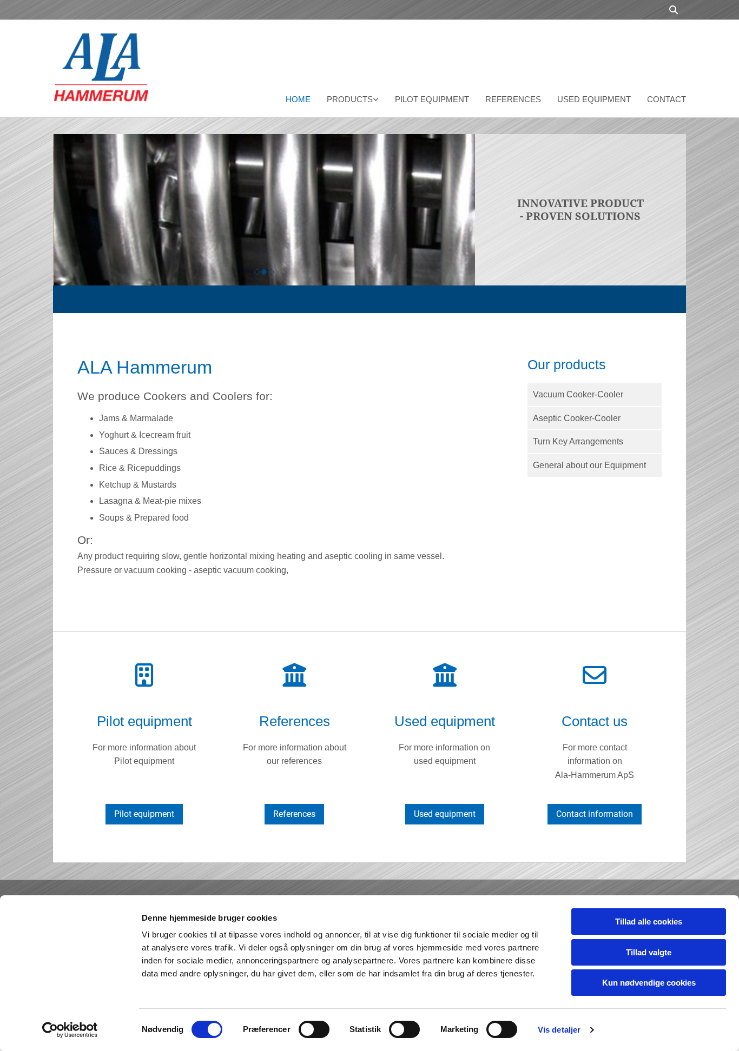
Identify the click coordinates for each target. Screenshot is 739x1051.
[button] (144, 814)
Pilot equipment (432, 99)
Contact (666, 99)
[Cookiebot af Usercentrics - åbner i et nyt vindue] (70, 1030)
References (513, 99)
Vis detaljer (559, 1029)
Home (298, 99)
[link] (345, 100)
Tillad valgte (648, 952)
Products (350, 99)
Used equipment (594, 99)
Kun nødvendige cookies (649, 982)
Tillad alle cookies (648, 921)
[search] (673, 9)
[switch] (314, 1029)
